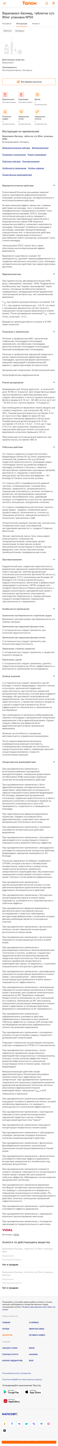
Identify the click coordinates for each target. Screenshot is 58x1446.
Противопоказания (30, 161)
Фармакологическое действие (16, 148)
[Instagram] (48, 1423)
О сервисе (34, 1322)
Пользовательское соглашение (16, 1373)
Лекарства (7, 1335)
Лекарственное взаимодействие (17, 175)
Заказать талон (9, 1348)
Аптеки (5, 1329)
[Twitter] (26, 1423)
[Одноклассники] (4, 1423)
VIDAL (16, 1234)
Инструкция (21, 23)
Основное (6, 23)
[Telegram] (41, 1423)
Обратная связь (36, 1329)
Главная (6, 1322)
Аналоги (36, 23)
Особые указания (36, 168)
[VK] (19, 1423)
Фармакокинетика (40, 148)
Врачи (31, 1348)
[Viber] (33, 1423)
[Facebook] (11, 1423)
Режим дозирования (37, 154)
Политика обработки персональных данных (22, 1379)
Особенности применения (14, 168)
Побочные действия (11, 161)
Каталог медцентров (12, 1360)
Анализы (33, 1354)
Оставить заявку (37, 1335)
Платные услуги (10, 1354)
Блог (31, 1360)
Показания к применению (14, 154)
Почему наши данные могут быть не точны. (28, 1308)
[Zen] (4, 1430)
